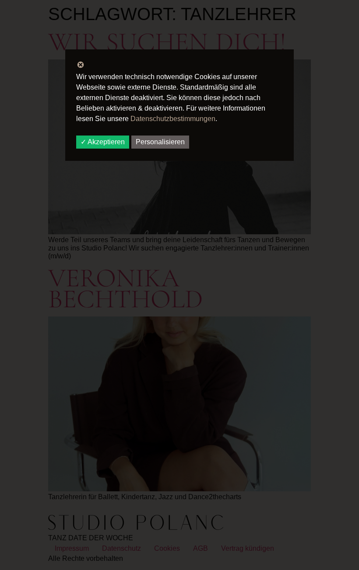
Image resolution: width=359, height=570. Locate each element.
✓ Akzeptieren (103, 142)
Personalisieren (160, 142)
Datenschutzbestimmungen (172, 118)
